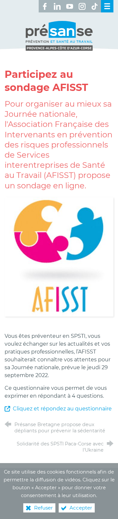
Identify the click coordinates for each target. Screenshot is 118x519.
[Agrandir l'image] (59, 256)
